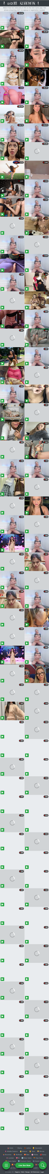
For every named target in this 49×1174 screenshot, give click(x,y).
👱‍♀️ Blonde (40, 1151)
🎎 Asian (10, 1148)
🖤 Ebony (18, 1148)
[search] (43, 1165)
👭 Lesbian (10, 1158)
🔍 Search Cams (36, 1168)
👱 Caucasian (37, 1148)
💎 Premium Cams (24, 1161)
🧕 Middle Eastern (11, 1151)
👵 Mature (23, 1151)
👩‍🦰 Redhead (17, 1154)
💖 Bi (17, 1158)
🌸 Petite (34, 1154)
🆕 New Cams (26, 1158)
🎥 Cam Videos (12, 1168)
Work (22, 1172)
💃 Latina (27, 1148)
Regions (17, 1172)
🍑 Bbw (26, 1154)
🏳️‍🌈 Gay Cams (38, 1158)
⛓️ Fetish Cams (38, 1161)
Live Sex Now (25, 1165)
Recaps (27, 1172)
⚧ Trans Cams (10, 1161)
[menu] (6, 1165)
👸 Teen (32, 1151)
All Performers (35, 1172)
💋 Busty (43, 1154)
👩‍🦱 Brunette (7, 1154)
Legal (42, 1172)
